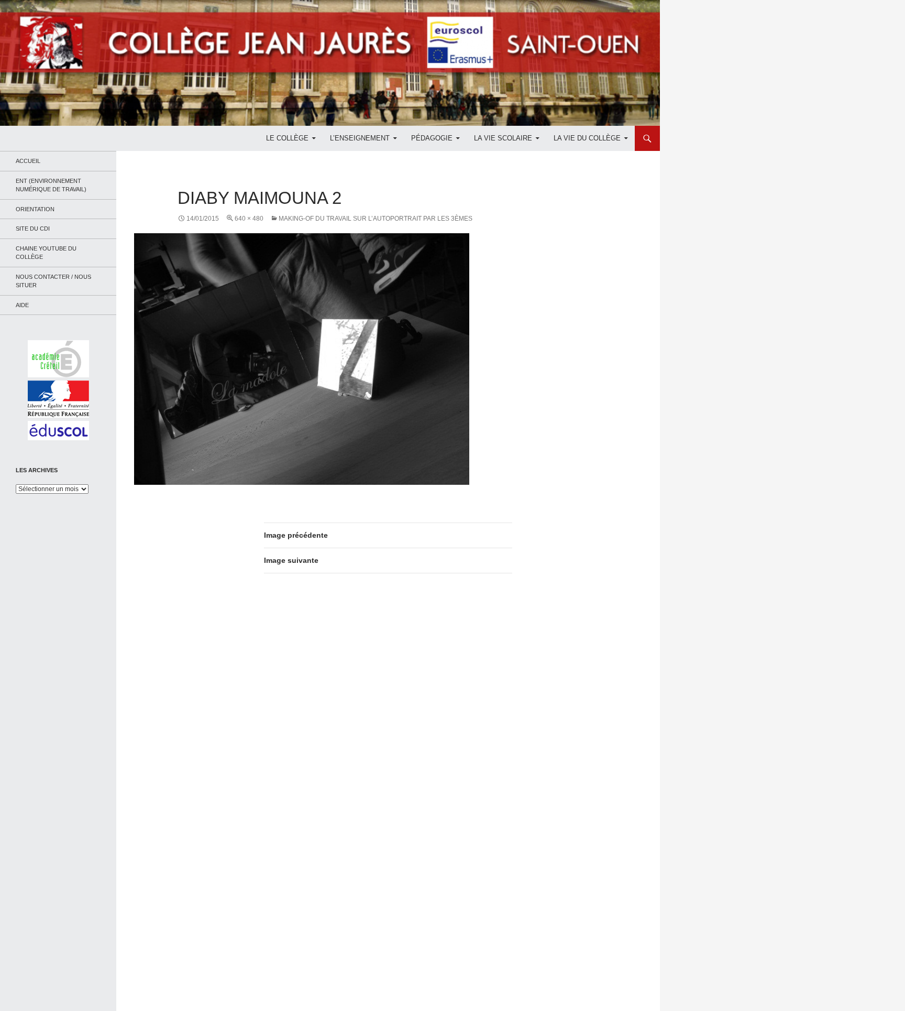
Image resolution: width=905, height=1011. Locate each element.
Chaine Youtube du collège (46, 252)
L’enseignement (360, 138)
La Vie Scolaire (503, 138)
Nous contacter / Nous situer (53, 281)
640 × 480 (249, 218)
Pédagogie (431, 138)
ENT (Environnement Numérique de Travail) (51, 185)
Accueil (28, 161)
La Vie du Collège (587, 138)
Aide (22, 305)
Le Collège (287, 138)
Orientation (35, 209)
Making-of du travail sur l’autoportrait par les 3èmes (375, 218)
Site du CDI (33, 228)
